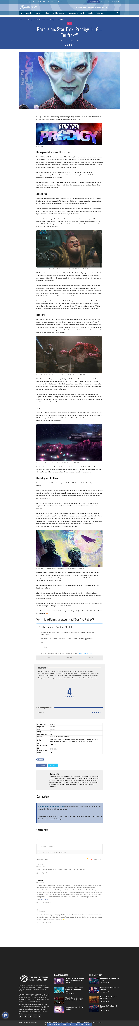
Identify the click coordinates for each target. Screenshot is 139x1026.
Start (20, 20)
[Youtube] (115, 2)
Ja (44, 643)
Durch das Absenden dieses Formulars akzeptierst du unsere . (67, 653)
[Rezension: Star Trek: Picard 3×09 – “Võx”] (94, 1008)
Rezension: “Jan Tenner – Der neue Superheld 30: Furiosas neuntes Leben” (74, 989)
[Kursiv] (41, 852)
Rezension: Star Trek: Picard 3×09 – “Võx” (109, 1007)
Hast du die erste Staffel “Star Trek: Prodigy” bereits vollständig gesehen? (67, 639)
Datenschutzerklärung (85, 653)
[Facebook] (104, 2)
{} (62, 852)
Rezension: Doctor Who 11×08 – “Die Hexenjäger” (74, 1008)
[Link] (59, 852)
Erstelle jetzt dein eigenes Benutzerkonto (51, 806)
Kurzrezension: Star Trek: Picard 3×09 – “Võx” (109, 979)
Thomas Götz (64, 41)
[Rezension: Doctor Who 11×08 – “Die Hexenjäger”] (59, 1009)
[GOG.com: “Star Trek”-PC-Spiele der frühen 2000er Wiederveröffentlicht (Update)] (59, 981)
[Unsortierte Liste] (51, 852)
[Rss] (102, 2)
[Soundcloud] (117, 2)
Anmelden (99, 840)
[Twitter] (106, 2)
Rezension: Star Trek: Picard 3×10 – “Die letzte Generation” (109, 998)
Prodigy (25, 20)
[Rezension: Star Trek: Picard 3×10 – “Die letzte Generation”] (94, 999)
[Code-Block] (57, 852)
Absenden (70, 658)
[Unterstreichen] (43, 852)
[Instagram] (108, 2)
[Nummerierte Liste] (49, 852)
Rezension (40, 759)
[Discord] (119, 2)
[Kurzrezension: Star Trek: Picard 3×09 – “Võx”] (94, 981)
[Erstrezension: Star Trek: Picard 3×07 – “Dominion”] (94, 990)
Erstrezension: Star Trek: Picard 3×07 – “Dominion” (110, 989)
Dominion (39, 865)
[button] (117, 13)
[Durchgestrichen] (46, 852)
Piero (38, 910)
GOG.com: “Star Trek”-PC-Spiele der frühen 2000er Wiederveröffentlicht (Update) (74, 980)
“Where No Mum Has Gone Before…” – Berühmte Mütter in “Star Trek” (74, 999)
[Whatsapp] (110, 2)
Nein (45, 647)
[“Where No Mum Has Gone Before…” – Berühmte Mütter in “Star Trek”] (59, 1000)
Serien (69, 23)
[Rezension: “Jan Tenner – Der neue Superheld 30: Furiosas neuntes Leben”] (59, 990)
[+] (65, 852)
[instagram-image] (27, 959)
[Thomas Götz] (42, 780)
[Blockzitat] (54, 852)
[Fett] (38, 852)
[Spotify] (112, 2)
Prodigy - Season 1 (33, 20)
